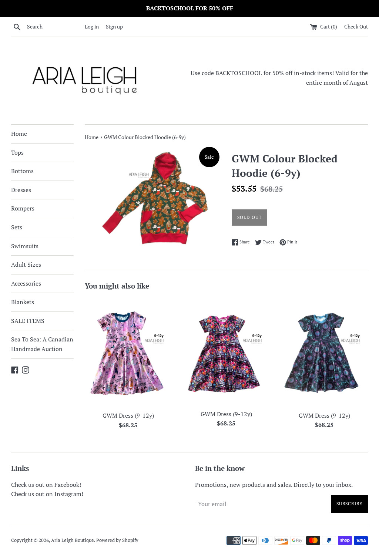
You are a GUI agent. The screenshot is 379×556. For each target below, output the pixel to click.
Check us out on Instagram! (47, 494)
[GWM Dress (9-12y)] (128, 352)
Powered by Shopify (117, 540)
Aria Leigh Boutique (72, 540)
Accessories (26, 283)
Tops (17, 152)
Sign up (114, 26)
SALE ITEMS (27, 321)
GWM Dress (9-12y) (128, 415)
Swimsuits (24, 246)
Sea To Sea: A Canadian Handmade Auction (42, 344)
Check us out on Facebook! (46, 485)
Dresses (21, 190)
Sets (16, 227)
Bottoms (22, 171)
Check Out (356, 26)
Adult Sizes (26, 264)
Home (19, 133)
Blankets (22, 302)
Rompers (22, 208)
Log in (92, 26)
